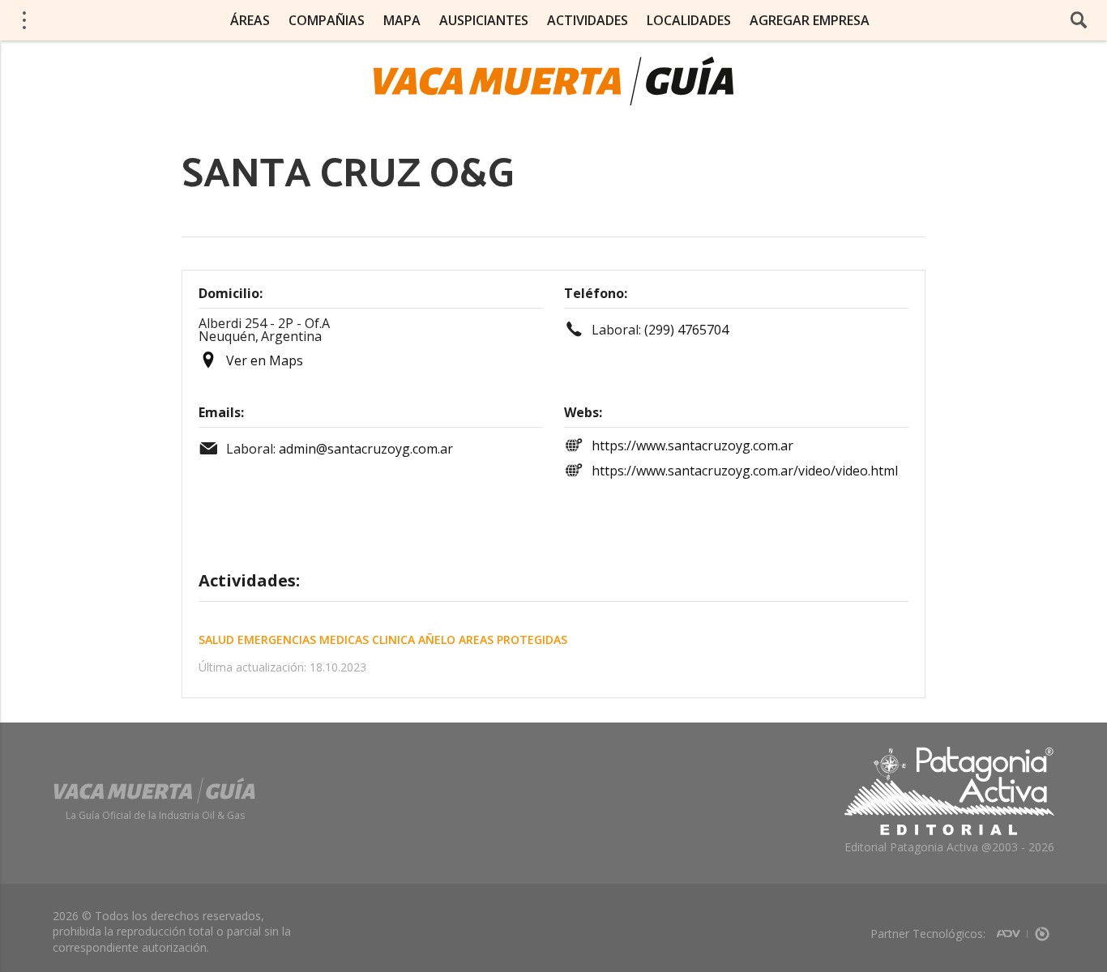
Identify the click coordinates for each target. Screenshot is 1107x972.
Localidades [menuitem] (689, 20)
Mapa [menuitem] (402, 20)
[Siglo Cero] (1042, 928)
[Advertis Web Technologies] (1012, 928)
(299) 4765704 (686, 329)
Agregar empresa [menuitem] (810, 20)
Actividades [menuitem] (587, 20)
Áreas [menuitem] (250, 20)
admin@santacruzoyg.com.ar (366, 448)
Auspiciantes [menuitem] (483, 20)
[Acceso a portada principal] (553, 81)
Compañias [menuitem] (327, 20)
